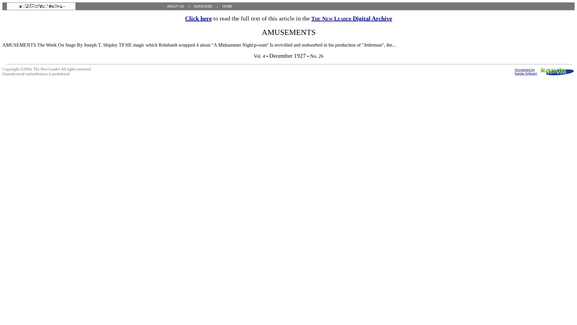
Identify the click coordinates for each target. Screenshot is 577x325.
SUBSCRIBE (203, 6)
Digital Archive (351, 18)
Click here (198, 18)
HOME (227, 6)
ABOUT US (175, 6)
